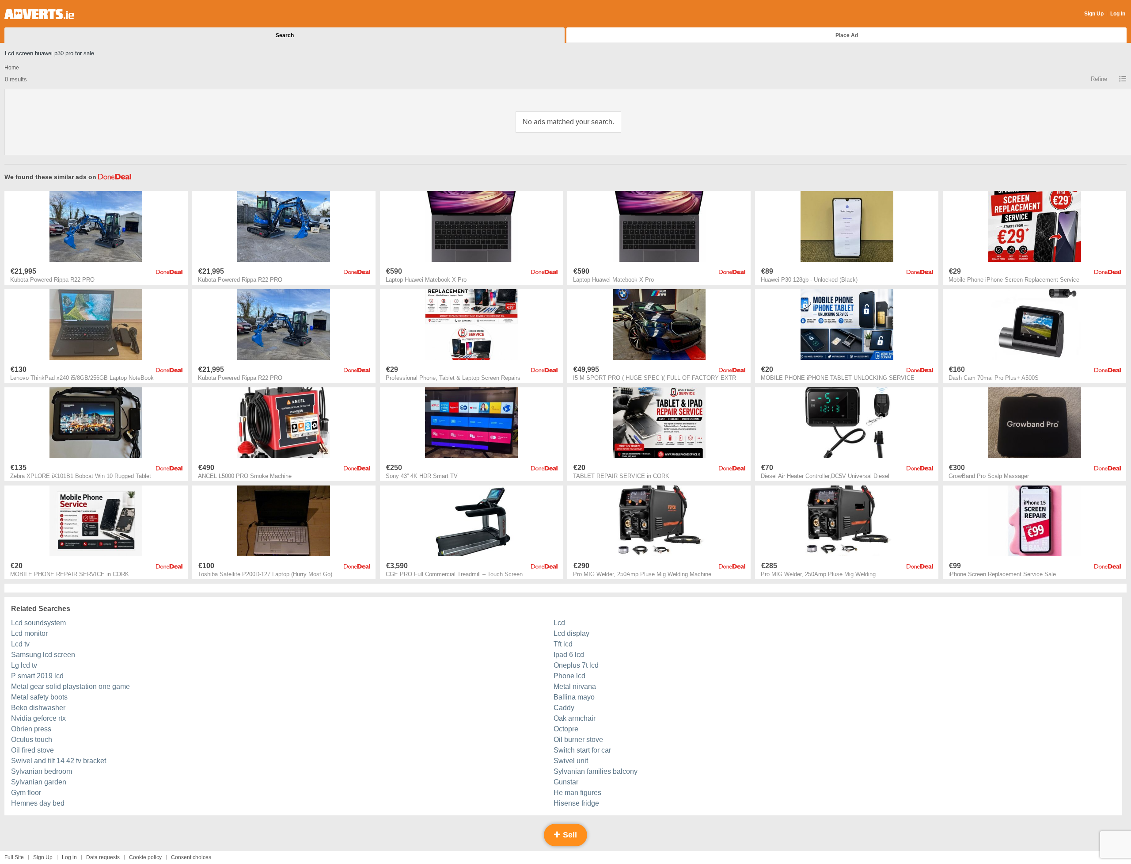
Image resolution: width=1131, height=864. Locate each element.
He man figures (577, 792)
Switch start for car (582, 750)
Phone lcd (569, 676)
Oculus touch (31, 739)
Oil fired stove (32, 750)
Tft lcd (563, 644)
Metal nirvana (575, 686)
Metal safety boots (39, 697)
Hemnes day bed (38, 803)
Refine (1099, 79)
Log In (1117, 14)
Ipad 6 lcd (569, 654)
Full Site (14, 857)
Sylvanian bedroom (41, 771)
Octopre (566, 729)
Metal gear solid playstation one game (70, 686)
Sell (569, 834)
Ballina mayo (574, 697)
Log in (69, 857)
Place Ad (846, 35)
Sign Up (1094, 14)
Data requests (103, 857)
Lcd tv (20, 644)
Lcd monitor (29, 633)
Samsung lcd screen (43, 654)
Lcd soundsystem (38, 623)
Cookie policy (145, 857)
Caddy (564, 707)
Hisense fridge (576, 803)
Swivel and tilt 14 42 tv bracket (58, 761)
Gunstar (566, 782)
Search (285, 35)
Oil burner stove (578, 739)
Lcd (559, 623)
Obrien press (31, 729)
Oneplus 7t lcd (576, 665)
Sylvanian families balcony (596, 771)
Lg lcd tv (24, 665)
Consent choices (191, 857)
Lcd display (571, 633)
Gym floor (26, 792)
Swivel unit (571, 761)
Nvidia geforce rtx (38, 718)
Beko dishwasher (38, 707)
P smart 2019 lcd (37, 676)
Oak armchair (575, 718)
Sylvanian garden (38, 782)
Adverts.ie (39, 14)
